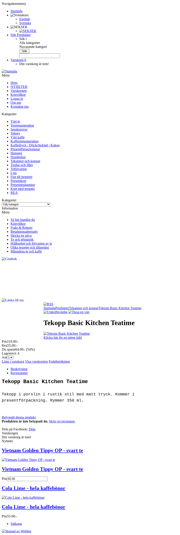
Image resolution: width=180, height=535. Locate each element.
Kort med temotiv (23, 189)
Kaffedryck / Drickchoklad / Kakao (35, 145)
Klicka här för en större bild (62, 337)
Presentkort (18, 181)
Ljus (14, 173)
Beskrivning (19, 369)
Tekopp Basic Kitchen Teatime (120, 308)
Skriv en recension (62, 421)
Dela (32, 429)
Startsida (49, 308)
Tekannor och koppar (25, 161)
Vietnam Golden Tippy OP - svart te (42, 450)
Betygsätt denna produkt (19, 417)
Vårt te (15, 121)
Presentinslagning (23, 185)
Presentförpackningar (25, 149)
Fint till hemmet (21, 177)
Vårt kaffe (18, 137)
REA (14, 193)
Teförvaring (19, 169)
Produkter (62, 308)
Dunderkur (18, 157)
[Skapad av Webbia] (16, 531)
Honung (16, 153)
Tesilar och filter (22, 165)
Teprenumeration (22, 125)
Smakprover (19, 129)
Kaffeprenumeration (24, 141)
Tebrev (15, 133)
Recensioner (19, 373)
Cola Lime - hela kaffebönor (33, 488)
